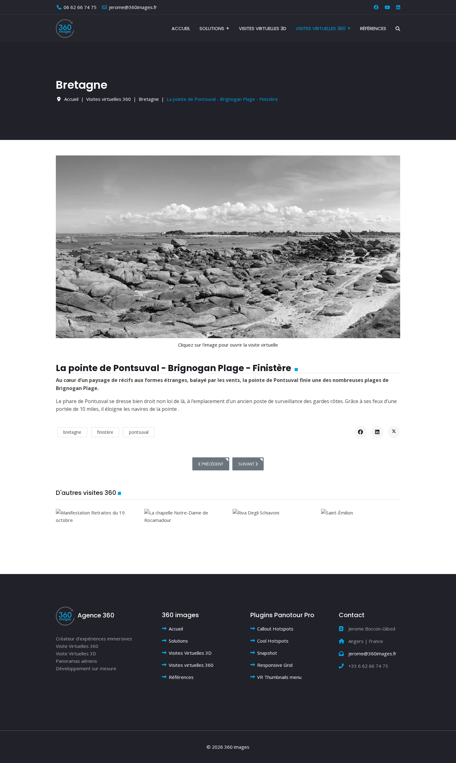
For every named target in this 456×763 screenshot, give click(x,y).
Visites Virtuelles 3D (262, 28)
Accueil (181, 28)
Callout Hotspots (275, 629)
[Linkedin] (398, 7)
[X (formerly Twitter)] (394, 432)
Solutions (211, 28)
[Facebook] (376, 7)
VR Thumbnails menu (279, 677)
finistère (105, 432)
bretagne (72, 432)
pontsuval (139, 432)
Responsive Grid (275, 665)
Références (373, 28)
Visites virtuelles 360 (321, 28)
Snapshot (267, 653)
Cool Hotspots (272, 641)
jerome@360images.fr (133, 7)
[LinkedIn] (377, 432)
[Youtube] (387, 7)
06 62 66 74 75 (80, 7)
